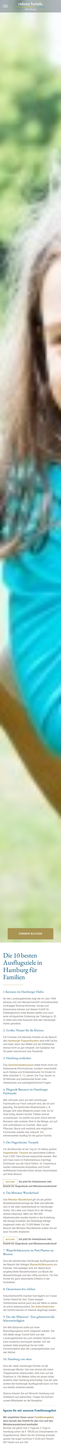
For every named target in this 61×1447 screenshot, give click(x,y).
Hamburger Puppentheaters (23, 1040)
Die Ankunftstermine (42, 1306)
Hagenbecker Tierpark (15, 1152)
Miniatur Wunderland (20, 1199)
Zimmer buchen (30, 933)
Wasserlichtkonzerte (41, 1264)
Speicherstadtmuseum (21, 1064)
